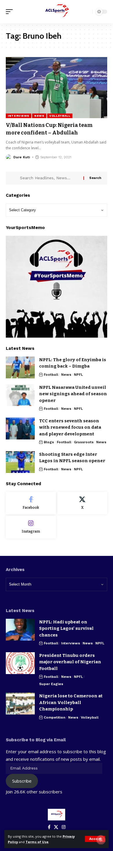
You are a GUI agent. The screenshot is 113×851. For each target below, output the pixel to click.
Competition (54, 717)
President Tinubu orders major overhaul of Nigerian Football (70, 662)
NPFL (78, 375)
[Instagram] (31, 527)
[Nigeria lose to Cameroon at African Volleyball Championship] (20, 704)
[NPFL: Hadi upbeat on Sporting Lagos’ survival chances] (20, 630)
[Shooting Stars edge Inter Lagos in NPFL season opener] (20, 462)
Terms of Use (36, 842)
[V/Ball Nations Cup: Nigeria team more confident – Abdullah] (56, 87)
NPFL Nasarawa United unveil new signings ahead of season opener (73, 394)
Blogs (49, 442)
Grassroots (84, 442)
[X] (82, 503)
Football (51, 375)
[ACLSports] (56, 11)
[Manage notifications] (100, 839)
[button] (95, 839)
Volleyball (59, 115)
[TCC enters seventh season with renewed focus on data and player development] (20, 428)
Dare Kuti (21, 157)
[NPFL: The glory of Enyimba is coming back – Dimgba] (20, 367)
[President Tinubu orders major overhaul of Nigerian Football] (20, 663)
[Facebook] (31, 503)
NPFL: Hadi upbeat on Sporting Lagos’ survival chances (66, 628)
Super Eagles (51, 684)
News (39, 115)
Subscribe (22, 781)
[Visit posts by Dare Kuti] (9, 157)
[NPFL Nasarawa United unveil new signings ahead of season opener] (20, 395)
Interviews (18, 115)
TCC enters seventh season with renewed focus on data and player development (70, 427)
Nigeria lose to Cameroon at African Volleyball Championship (71, 702)
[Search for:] (49, 178)
